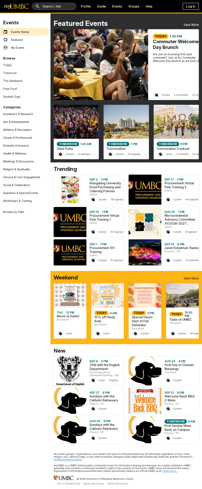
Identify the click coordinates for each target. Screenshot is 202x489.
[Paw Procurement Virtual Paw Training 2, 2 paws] (168, 199)
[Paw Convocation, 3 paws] (110, 154)
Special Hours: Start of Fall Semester (142, 321)
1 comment (182, 154)
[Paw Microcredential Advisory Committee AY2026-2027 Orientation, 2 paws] (168, 232)
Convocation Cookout (173, 149)
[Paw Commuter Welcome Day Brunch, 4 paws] (156, 95)
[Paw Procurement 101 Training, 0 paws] (93, 260)
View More (191, 25)
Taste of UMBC (180, 319)
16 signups (116, 260)
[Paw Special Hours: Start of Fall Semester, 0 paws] (135, 333)
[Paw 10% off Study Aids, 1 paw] (97, 333)
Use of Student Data (68, 483)
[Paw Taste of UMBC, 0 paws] (172, 333)
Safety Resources (117, 483)
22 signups (134, 154)
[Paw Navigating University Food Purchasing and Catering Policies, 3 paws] (93, 199)
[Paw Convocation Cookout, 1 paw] (160, 154)
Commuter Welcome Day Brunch (176, 44)
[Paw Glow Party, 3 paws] (60, 154)
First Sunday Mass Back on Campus (178, 428)
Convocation (116, 149)
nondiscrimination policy (68, 459)
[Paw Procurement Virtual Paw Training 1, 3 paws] (93, 232)
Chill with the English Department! (105, 367)
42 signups (116, 231)
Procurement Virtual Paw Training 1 (104, 217)
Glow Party (65, 149)
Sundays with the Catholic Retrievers (104, 398)
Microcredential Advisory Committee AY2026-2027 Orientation (180, 221)
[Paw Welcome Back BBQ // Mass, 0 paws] (168, 408)
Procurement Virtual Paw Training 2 (179, 185)
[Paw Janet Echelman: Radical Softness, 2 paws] (168, 260)
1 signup (113, 380)
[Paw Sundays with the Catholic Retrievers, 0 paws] (93, 408)
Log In (190, 6)
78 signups (116, 199)
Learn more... (170, 470)
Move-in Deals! (68, 316)
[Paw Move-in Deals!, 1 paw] (60, 333)
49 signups (191, 199)
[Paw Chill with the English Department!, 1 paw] (93, 380)
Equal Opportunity (93, 483)
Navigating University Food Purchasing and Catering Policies (105, 187)
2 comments (181, 94)
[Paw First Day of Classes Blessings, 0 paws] (168, 380)
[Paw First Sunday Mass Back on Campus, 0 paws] (168, 438)
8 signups (191, 231)
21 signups (84, 154)
